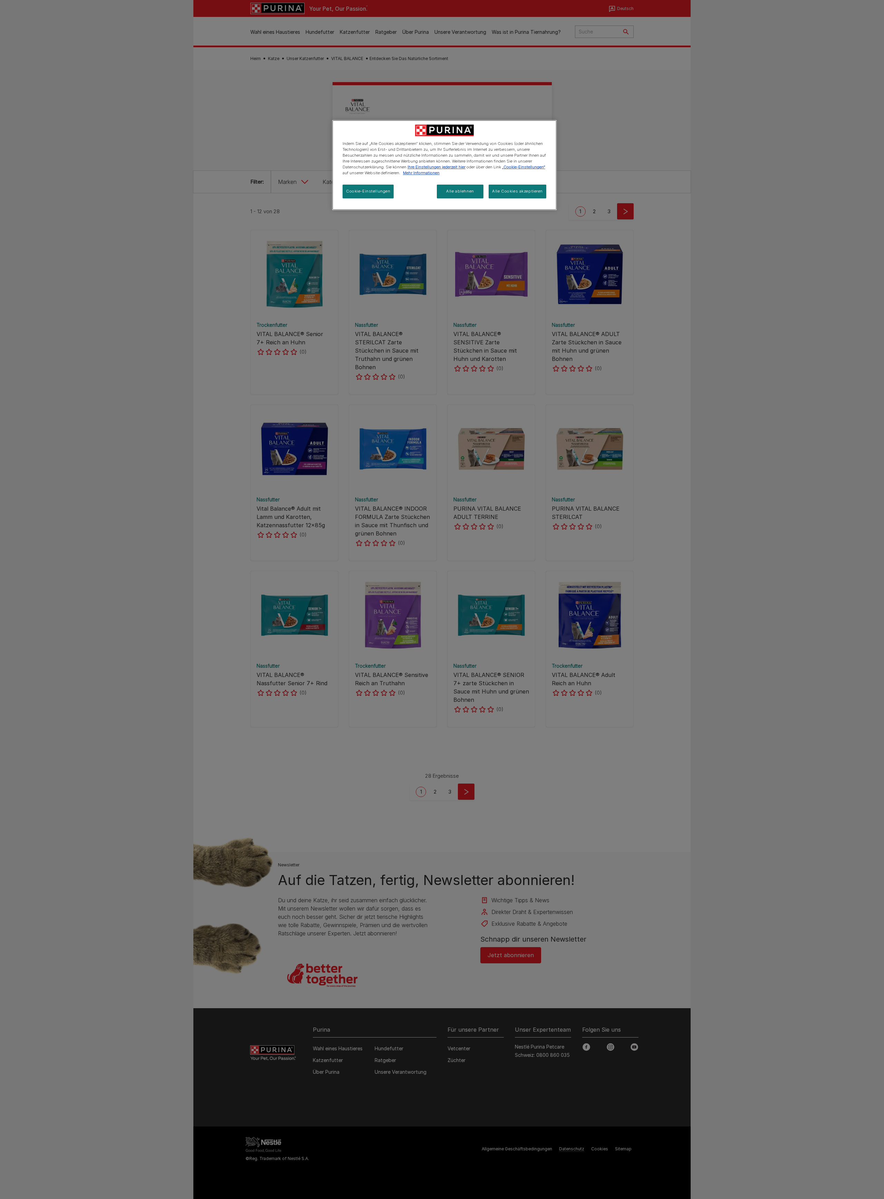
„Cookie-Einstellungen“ (523, 167)
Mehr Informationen (421, 172)
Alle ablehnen (460, 191)
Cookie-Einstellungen (368, 191)
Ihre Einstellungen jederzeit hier (436, 167)
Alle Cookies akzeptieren (517, 191)
